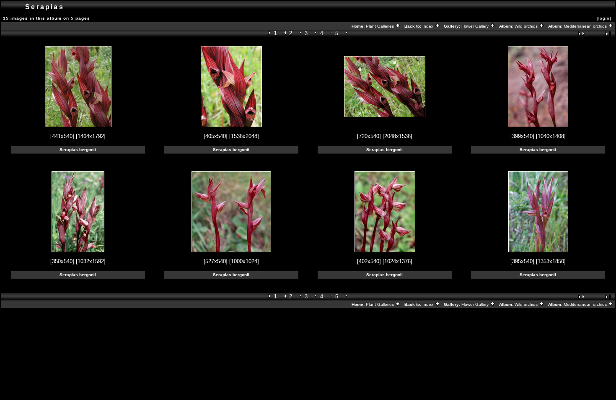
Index (428, 26)
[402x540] (369, 261)
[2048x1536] (397, 136)
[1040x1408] (551, 136)
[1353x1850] (551, 261)
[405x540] (216, 136)
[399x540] (522, 136)
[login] (604, 18)
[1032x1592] (91, 261)
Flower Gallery (475, 26)
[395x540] (522, 261)
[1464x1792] (91, 136)
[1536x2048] (244, 136)
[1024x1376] (397, 261)
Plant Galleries (380, 26)
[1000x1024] (244, 261)
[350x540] (62, 261)
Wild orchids (527, 26)
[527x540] (216, 261)
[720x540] (369, 136)
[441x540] (62, 136)
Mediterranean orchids (586, 26)
